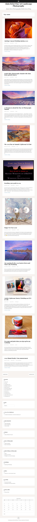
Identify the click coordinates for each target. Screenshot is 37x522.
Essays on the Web (8, 454)
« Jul (4, 513)
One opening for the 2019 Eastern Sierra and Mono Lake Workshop (17, 263)
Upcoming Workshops (8, 464)
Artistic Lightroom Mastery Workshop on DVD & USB (17, 298)
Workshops (6, 396)
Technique (16, 301)
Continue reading (8, 51)
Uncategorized (7, 393)
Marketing (6, 387)
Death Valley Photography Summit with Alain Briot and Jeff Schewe (17, 74)
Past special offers (8, 388)
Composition (7, 384)
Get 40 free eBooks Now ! (9, 414)
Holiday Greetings (8, 385)
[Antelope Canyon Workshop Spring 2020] (18, 29)
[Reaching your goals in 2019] (18, 171)
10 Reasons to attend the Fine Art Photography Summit (17, 108)
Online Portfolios (7, 443)
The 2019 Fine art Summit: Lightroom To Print (17, 144)
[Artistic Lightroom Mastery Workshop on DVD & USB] (18, 286)
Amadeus (22, 520)
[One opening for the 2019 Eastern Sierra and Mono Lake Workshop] (18, 251)
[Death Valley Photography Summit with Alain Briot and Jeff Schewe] (18, 65)
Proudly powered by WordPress (13, 520)
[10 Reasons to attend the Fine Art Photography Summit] (18, 99)
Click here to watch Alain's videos (10, 473)
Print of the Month (8, 444)
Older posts (5, 374)
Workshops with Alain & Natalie (10, 483)
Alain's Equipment (8, 424)
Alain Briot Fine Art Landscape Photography (18, 5)
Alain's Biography (7, 423)
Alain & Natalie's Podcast (9, 434)
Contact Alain (7, 425)
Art (17, 146)
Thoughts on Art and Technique (10, 455)
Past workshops (18, 360)
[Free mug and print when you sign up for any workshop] (18, 327)
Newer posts (31, 374)
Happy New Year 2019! (10, 228)
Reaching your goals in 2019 (12, 183)
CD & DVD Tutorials (8, 482)
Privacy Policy (7, 492)
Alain (16, 43)
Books (5, 453)
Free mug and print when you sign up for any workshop (17, 342)
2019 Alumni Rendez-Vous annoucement (16, 358)
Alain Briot (12, 43)
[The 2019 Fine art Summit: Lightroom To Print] (18, 134)
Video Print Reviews (8, 394)
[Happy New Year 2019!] (18, 211)
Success (17, 185)
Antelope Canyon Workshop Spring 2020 (16, 41)
